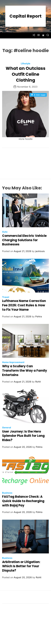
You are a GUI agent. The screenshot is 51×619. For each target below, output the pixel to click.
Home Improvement (13, 362)
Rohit (38, 381)
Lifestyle (25, 63)
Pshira (38, 316)
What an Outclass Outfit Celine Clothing (25, 74)
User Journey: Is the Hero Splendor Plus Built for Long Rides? (23, 435)
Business (7, 492)
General (6, 427)
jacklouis (40, 251)
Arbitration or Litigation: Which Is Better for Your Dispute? (21, 566)
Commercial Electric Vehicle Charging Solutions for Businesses (24, 240)
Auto (5, 231)
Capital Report (25, 16)
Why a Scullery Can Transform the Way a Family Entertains (24, 370)
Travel (5, 297)
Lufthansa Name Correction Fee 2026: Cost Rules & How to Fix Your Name (24, 305)
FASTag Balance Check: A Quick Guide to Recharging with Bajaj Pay (23, 501)
